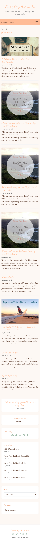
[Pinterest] (12, 435)
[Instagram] (20, 435)
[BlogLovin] (27, 435)
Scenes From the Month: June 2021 (16, 470)
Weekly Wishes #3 (9, 352)
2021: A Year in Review (11, 449)
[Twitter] (16, 435)
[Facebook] (24, 435)
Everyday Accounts (7, 22)
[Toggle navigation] (37, 22)
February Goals (7, 277)
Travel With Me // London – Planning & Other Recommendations (18, 328)
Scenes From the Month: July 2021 (15, 463)
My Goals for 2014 (9, 375)
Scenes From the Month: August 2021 (16, 456)
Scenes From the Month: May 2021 (16, 477)
